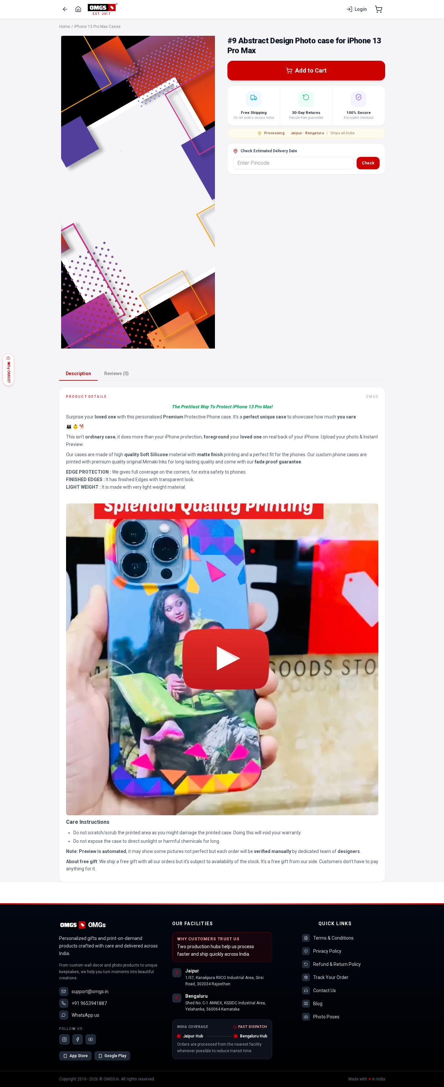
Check (368, 163)
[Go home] (78, 9)
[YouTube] (90, 1039)
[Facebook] (77, 1039)
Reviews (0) (116, 373)
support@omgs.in (90, 991)
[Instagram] (64, 1039)
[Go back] (65, 9)
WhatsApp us (85, 1015)
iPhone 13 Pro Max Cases (97, 26)
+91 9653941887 (89, 1003)
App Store (78, 1056)
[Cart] (378, 9)
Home (64, 26)
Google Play (115, 1056)
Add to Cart (311, 70)
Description (78, 373)
